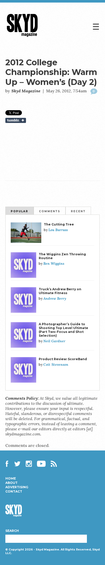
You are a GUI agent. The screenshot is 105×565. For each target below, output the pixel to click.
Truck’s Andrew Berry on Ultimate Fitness (60, 291)
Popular (19, 211)
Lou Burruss (58, 230)
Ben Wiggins (53, 263)
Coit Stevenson (55, 364)
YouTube (41, 464)
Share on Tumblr (52, 120)
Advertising (16, 487)
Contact (13, 491)
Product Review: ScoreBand (63, 359)
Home (10, 478)
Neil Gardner (54, 341)
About (11, 482)
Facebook (8, 464)
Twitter (18, 464)
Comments (49, 211)
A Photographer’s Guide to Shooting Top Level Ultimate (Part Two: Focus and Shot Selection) (63, 329)
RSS (54, 464)
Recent (78, 211)
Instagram (29, 464)
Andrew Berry (54, 298)
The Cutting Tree (59, 224)
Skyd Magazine (22, 36)
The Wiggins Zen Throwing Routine (62, 256)
